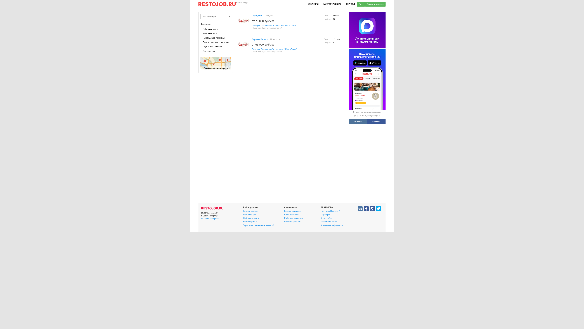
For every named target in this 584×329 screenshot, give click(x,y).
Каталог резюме (332, 4)
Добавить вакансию (375, 4)
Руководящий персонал (214, 38)
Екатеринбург (242, 3)
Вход (361, 4)
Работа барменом (292, 222)
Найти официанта (251, 218)
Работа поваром (291, 214)
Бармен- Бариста (260, 39)
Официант (257, 15)
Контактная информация (332, 225)
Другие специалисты (212, 47)
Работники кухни (210, 29)
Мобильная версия (210, 218)
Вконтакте (358, 121)
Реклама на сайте (329, 222)
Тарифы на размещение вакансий (258, 225)
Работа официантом (293, 218)
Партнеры (325, 214)
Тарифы (350, 4)
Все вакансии (209, 51)
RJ (217, 5)
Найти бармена (250, 222)
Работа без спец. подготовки (216, 42)
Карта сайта (326, 218)
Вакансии (313, 4)
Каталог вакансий (292, 211)
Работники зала (210, 33)
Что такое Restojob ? (330, 211)
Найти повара (249, 214)
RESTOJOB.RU (212, 208)
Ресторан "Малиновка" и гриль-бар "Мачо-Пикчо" (274, 26)
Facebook (376, 121)
